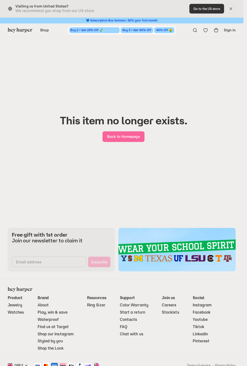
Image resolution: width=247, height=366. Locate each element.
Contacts (128, 319)
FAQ (123, 327)
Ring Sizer (96, 305)
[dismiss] (231, 9)
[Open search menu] (195, 30)
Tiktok (198, 327)
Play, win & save (53, 312)
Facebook (202, 312)
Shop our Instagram (56, 334)
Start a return (132, 312)
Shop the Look (51, 348)
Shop (44, 30)
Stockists (170, 312)
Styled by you (50, 341)
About (43, 305)
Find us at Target (53, 327)
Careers (169, 305)
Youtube (200, 319)
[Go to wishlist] (205, 30)
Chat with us (131, 334)
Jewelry (15, 305)
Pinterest (201, 341)
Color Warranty (134, 305)
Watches (16, 312)
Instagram (202, 305)
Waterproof (48, 319)
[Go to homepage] (20, 30)
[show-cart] (216, 30)
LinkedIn (200, 334)
